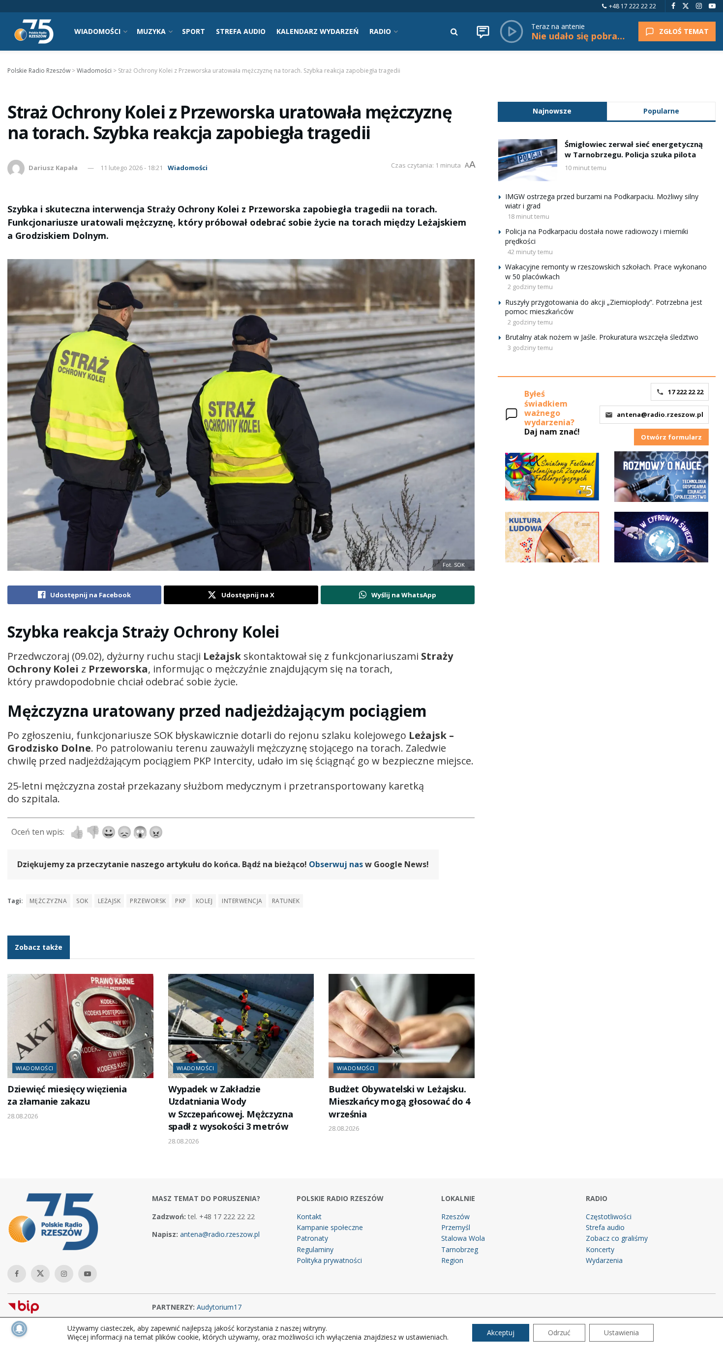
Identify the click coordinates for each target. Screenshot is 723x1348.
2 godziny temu (530, 286)
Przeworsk (148, 901)
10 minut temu (585, 167)
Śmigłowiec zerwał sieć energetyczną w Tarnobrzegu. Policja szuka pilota (634, 149)
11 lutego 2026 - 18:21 (131, 167)
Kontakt (309, 1216)
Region (452, 1260)
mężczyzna (48, 901)
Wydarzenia (604, 1260)
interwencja (242, 901)
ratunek (286, 901)
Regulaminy (315, 1249)
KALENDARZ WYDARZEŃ (317, 31)
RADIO (380, 31)
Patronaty (312, 1238)
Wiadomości (188, 167)
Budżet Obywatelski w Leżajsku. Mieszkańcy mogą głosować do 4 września (399, 1101)
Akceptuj (500, 1332)
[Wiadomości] (483, 31)
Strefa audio (605, 1227)
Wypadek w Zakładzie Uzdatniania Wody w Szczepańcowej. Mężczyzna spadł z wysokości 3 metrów (230, 1107)
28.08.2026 (22, 1116)
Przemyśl (455, 1227)
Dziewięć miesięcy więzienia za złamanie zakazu (66, 1095)
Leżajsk (109, 901)
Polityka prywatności (329, 1260)
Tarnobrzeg (459, 1249)
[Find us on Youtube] (712, 6)
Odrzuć (559, 1332)
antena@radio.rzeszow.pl (660, 414)
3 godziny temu (530, 347)
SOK (82, 901)
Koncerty (600, 1249)
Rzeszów (455, 1216)
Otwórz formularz (671, 437)
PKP (180, 901)
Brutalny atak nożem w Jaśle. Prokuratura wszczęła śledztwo (601, 337)
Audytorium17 (219, 1307)
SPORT (193, 31)
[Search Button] (454, 31)
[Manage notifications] (19, 1329)
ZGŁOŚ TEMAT (684, 31)
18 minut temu (528, 216)
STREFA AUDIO (241, 31)
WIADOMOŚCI (97, 31)
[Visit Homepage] (33, 31)
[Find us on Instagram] (699, 6)
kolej (204, 901)
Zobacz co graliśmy (617, 1238)
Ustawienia (621, 1332)
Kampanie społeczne (330, 1227)
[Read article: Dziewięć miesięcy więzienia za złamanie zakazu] (80, 1026)
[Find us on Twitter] (685, 6)
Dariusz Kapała (53, 167)
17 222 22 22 (685, 391)
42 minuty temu (530, 251)
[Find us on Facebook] (673, 6)
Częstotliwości (609, 1216)
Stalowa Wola (463, 1238)
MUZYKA (151, 31)
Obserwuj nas (336, 864)
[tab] (552, 111)
